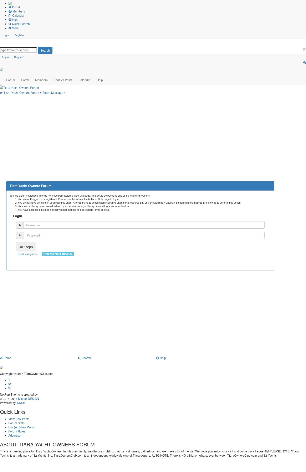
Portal (25, 80)
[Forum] (10, 3)
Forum (10, 80)
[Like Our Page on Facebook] (9, 380)
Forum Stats (16, 423)
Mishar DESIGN (28, 398)
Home (7, 358)
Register (19, 35)
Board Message (53, 92)
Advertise (14, 435)
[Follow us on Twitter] (9, 384)
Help (100, 80)
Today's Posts (63, 80)
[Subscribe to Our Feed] (9, 388)
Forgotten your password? (57, 253)
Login (5, 35)
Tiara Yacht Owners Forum (22, 92)
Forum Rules (16, 431)
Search (45, 50)
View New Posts (18, 419)
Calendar (84, 80)
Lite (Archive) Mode (21, 427)
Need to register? (27, 254)
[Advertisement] (140, 129)
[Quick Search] (304, 62)
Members (41, 80)
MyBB (21, 403)
